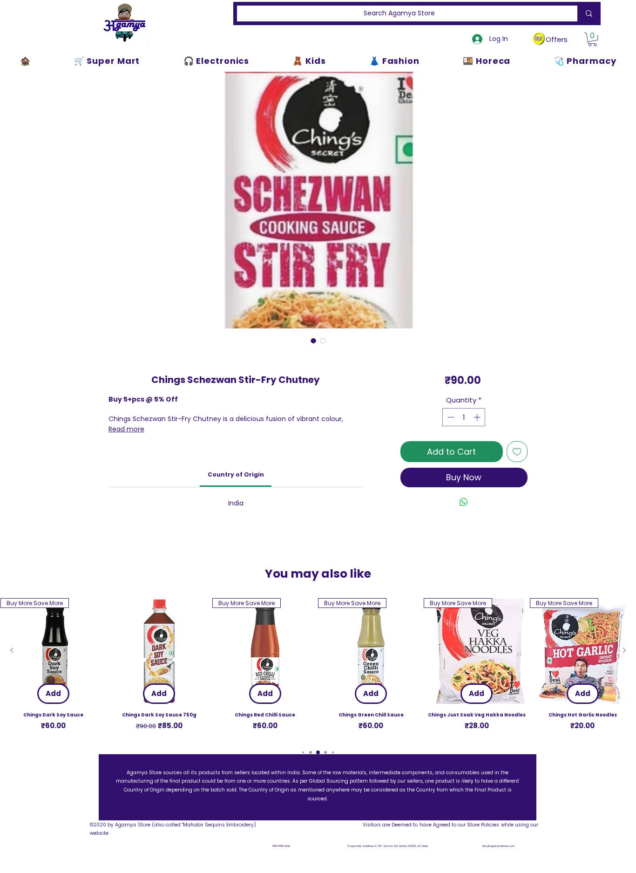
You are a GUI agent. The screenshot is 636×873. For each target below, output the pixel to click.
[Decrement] (450, 417)
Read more (126, 429)
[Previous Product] (11, 650)
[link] (236, 474)
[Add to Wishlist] (517, 451)
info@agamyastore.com (498, 846)
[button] (592, 39)
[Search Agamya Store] (587, 13)
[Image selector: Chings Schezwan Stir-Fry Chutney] (313, 340)
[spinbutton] (464, 417)
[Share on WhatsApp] (463, 502)
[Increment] (478, 417)
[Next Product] (624, 650)
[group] (318, 668)
